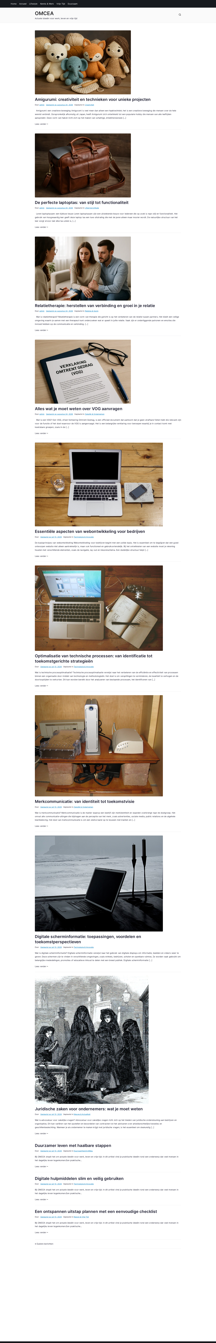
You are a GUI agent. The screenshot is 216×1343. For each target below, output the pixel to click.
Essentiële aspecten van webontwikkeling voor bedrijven (90, 531)
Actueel (22, 3)
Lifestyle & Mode (92, 208)
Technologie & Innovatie (84, 537)
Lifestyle (33, 3)
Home (13, 3)
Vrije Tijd (60, 3)
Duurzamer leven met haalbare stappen (73, 1145)
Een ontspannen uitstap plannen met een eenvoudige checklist (96, 1211)
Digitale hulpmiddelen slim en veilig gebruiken (79, 1178)
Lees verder (40, 124)
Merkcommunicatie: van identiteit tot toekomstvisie (84, 801)
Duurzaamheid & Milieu (83, 1151)
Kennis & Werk (47, 3)
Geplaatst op (59, 105)
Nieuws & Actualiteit (82, 1114)
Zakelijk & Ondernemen (94, 414)
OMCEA (44, 13)
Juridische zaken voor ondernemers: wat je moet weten (89, 1108)
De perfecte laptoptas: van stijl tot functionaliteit (81, 202)
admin (41, 105)
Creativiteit (89, 105)
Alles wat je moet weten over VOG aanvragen (78, 408)
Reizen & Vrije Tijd (81, 1217)
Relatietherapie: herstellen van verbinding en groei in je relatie (95, 305)
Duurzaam (73, 3)
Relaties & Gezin (91, 311)
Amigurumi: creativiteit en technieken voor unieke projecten (93, 99)
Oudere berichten (44, 1244)
